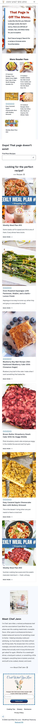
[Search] (33, 157)
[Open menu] (34, 1)
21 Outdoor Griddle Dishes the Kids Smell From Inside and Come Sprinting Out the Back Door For (25, 82)
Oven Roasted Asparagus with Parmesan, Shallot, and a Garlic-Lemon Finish (17, 293)
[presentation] (11, 66)
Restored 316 (19, 722)
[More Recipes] (19, 174)
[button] (6, 104)
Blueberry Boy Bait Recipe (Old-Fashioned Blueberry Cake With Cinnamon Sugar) (17, 364)
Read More (7, 237)
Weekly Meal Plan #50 (12, 568)
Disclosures (27, 709)
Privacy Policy (19, 713)
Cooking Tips (11, 709)
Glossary (19, 709)
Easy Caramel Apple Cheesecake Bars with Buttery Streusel (11, 110)
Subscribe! (19, 701)
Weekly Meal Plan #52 (12, 225)
